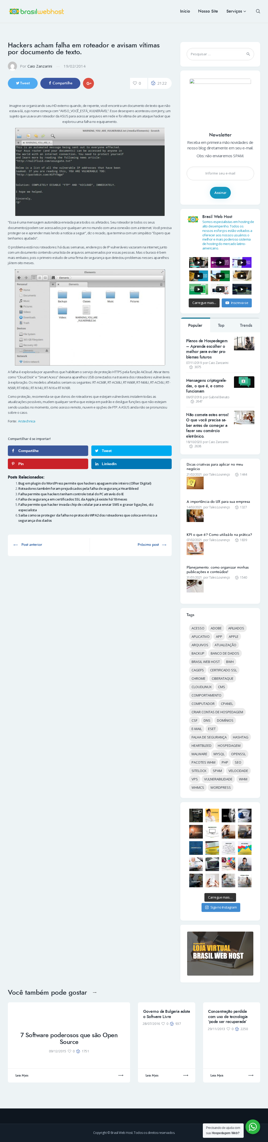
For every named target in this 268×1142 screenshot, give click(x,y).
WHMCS (198, 787)
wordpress (220, 787)
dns (207, 720)
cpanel (227, 703)
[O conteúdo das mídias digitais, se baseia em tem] (196, 880)
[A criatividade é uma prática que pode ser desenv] (212, 815)
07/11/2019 (194, 363)
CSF (194, 720)
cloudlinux (202, 686)
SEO (238, 762)
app (219, 636)
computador (203, 703)
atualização (225, 645)
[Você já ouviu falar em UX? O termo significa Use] (196, 848)
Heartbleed (201, 745)
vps (195, 779)
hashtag (240, 737)
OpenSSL (238, 754)
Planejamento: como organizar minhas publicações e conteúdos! (218, 569)
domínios (225, 720)
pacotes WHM (203, 762)
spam (217, 770)
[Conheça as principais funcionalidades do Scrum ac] (245, 880)
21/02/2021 (194, 474)
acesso (198, 628)
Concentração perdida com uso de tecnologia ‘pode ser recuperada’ (228, 1016)
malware (199, 754)
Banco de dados (225, 653)
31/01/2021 (194, 577)
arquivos (200, 645)
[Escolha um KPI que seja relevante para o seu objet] (212, 848)
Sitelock (199, 770)
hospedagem (229, 745)
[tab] (195, 325)
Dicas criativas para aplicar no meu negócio (215, 466)
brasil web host (206, 661)
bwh (230, 661)
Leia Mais (21, 1075)
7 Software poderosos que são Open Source (69, 1039)
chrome (198, 678)
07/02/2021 (194, 540)
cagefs (198, 670)
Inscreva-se (239, 302)
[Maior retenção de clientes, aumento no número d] (228, 832)
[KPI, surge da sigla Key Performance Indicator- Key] (196, 864)
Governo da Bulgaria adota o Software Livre (166, 1014)
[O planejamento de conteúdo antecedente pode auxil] (245, 864)
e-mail (197, 728)
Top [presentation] (221, 325)
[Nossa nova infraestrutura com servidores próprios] (196, 815)
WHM (243, 779)
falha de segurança (209, 737)
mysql (219, 754)
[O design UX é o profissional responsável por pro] (245, 832)
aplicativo (201, 636)
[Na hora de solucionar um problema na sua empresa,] (196, 832)
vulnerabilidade (218, 779)
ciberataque (222, 678)
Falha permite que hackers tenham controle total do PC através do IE (71, 494)
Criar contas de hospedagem (217, 712)
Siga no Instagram (223, 907)
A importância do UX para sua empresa (218, 501)
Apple (233, 636)
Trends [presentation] (246, 325)
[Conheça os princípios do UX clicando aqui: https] (212, 832)
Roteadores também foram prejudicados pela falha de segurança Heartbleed (78, 488)
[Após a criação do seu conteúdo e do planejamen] (212, 864)
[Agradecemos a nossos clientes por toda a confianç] (212, 880)
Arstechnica (26, 421)
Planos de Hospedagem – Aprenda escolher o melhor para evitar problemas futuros (206, 349)
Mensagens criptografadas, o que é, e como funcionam (206, 386)
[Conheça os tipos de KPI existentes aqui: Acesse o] (228, 848)
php (225, 762)
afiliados (236, 628)
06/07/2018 (194, 397)
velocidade (238, 770)
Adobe (216, 628)
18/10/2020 (194, 442)
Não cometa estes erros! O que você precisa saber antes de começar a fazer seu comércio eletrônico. (207, 425)
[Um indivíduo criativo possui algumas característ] (228, 815)
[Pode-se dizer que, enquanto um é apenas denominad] (245, 848)
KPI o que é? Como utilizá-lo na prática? (219, 534)
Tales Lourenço (219, 474)
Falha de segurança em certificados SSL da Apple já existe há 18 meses (72, 499)
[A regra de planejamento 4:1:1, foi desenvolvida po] (228, 864)
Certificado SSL (223, 670)
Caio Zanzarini (39, 66)
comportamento (206, 695)
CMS (221, 686)
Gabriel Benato (219, 397)
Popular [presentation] (195, 325)
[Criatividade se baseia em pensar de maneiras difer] (245, 815)
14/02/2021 (194, 507)
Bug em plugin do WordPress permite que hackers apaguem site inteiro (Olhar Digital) (84, 483)
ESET (212, 728)
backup (198, 653)
